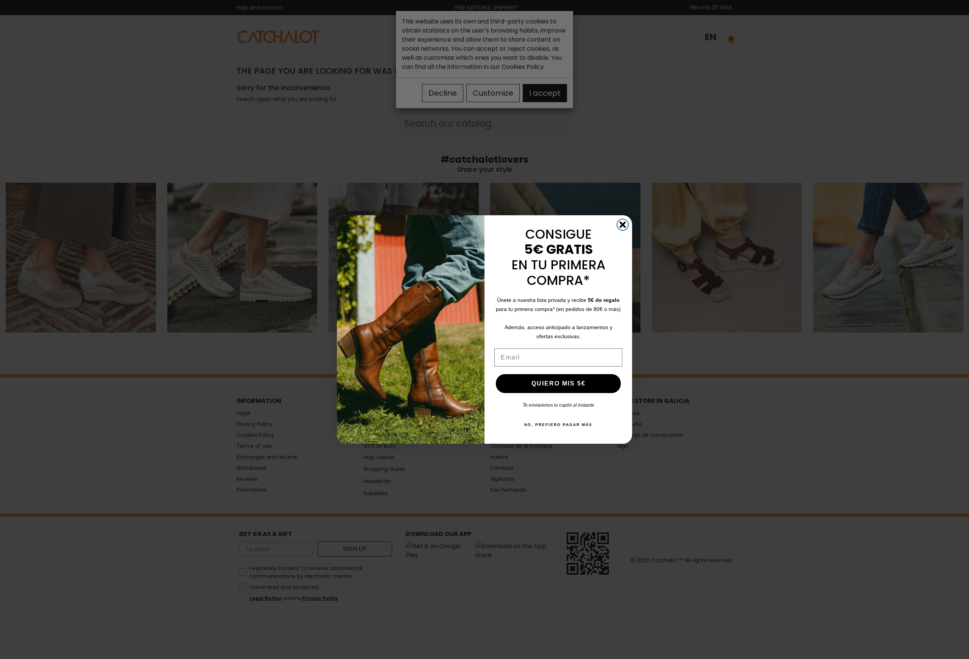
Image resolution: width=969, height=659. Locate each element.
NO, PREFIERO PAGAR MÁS (558, 425)
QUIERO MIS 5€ (558, 383)
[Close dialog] (622, 224)
